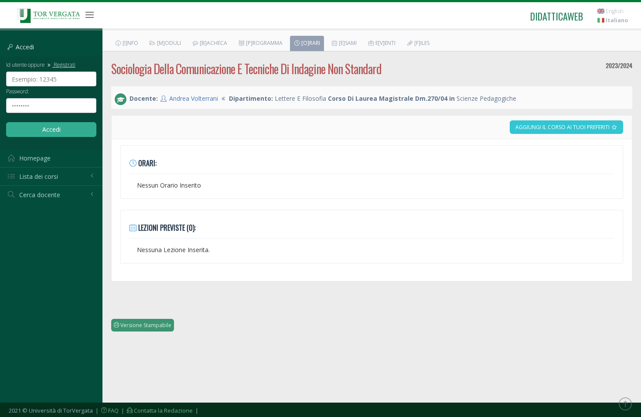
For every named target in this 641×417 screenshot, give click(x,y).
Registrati (63, 64)
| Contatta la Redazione (156, 410)
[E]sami (347, 43)
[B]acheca (212, 43)
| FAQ (106, 410)
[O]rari (310, 43)
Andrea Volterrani (193, 98)
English (614, 11)
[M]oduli (168, 43)
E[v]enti (385, 43)
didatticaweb (556, 16)
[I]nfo (129, 43)
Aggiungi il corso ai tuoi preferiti (563, 127)
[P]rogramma (264, 43)
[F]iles (421, 43)
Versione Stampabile (145, 325)
